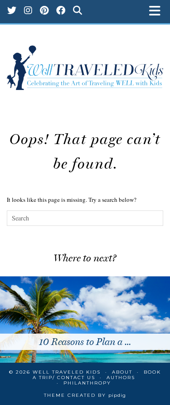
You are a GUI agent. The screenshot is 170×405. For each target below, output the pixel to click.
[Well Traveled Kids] (85, 63)
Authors (121, 377)
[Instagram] (28, 11)
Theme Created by (85, 395)
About (122, 372)
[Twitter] (12, 11)
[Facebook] (61, 11)
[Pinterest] (44, 11)
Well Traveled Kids (67, 372)
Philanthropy (87, 383)
